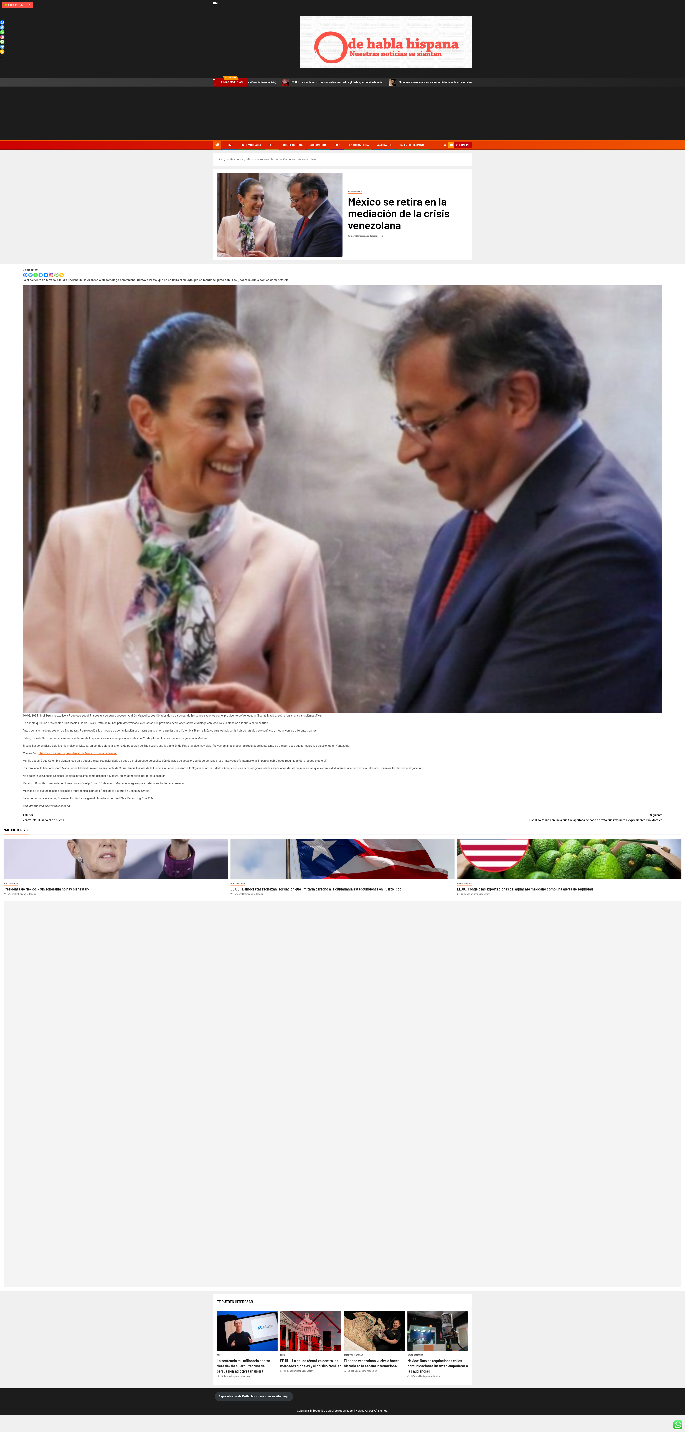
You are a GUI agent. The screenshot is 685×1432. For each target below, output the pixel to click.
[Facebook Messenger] (46, 275)
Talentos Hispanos (412, 145)
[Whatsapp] (35, 275)
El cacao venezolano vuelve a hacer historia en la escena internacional (267, 82)
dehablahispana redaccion (364, 236)
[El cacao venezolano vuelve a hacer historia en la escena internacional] (374, 1331)
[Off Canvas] (215, 3)
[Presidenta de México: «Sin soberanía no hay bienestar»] (116, 859)
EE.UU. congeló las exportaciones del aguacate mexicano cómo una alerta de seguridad (525, 889)
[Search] (445, 145)
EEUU (272, 145)
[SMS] (56, 275)
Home (229, 145)
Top (337, 145)
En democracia (251, 145)
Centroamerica (358, 145)
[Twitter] (30, 275)
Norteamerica (293, 145)
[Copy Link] (61, 275)
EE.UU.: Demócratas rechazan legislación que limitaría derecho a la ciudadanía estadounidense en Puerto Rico (315, 889)
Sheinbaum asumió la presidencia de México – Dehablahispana (78, 753)
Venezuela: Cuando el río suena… (44, 817)
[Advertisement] (342, 113)
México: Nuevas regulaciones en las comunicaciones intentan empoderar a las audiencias (377, 82)
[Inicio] (217, 145)
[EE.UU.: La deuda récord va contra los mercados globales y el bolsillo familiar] (310, 1331)
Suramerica (318, 145)
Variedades (384, 145)
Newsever (362, 1410)
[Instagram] (51, 275)
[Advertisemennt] (386, 42)
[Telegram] (41, 275)
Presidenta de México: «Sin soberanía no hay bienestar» (47, 889)
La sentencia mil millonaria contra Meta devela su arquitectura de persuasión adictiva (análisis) (243, 1365)
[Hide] (1, 57)
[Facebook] (25, 275)
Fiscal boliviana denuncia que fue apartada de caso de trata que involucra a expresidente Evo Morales (595, 817)
